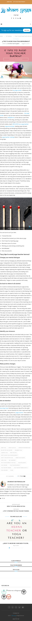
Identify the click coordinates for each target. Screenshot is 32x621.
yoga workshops (9, 126)
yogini (11, 470)
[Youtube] (20, 18)
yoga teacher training (8, 137)
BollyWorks (11, 117)
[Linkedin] (19, 607)
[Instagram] (15, 18)
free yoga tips (13, 452)
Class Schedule (16, 560)
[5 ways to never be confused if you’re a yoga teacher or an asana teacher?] (16, 530)
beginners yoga (18, 450)
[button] (1, 534)
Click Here (26, 30)
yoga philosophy (22, 462)
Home (1, 36)
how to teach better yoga (7, 457)
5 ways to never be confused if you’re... (16, 543)
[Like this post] (18, 476)
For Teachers (9, 36)
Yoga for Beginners (16, 565)
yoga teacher (4, 465)
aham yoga (3, 447)
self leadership (12, 460)
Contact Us (16, 613)
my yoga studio (17, 90)
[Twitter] (13, 18)
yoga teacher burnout (15, 465)
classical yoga (4, 452)
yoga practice (19, 412)
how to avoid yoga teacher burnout (9, 455)
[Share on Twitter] (21, 476)
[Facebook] (11, 18)
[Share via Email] (24, 476)
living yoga (3, 460)
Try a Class (16, 569)
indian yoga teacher (20, 457)
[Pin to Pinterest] (23, 476)
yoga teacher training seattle (21, 467)
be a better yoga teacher (6, 450)
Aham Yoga (9, 1)
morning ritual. (4, 408)
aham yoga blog (12, 447)
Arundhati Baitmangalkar (13, 43)
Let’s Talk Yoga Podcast (19, 1)
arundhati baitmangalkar (24, 447)
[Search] (30, 24)
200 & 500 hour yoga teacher (21, 124)
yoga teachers (4, 470)
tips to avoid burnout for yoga (8, 462)
